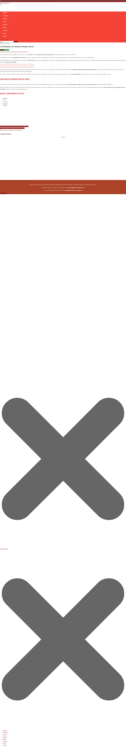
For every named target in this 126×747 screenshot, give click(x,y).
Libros (4, 33)
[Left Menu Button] (63, 727)
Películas (7, 50)
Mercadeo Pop (24, 51)
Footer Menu (3, 193)
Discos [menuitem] (4, 736)
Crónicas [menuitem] (5, 734)
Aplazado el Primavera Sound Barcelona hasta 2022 (12, 128)
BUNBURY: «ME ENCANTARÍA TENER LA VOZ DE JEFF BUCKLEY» (17, 66)
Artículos (5, 24)
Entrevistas (5, 15)
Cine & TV (5, 30)
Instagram (5, 103)
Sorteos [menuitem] (5, 745)
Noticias (5, 13)
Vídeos (4, 27)
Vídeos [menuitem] (4, 739)
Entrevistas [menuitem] (5, 732)
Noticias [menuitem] (5, 730)
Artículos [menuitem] (5, 737)
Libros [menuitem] (4, 743)
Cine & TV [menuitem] (5, 741)
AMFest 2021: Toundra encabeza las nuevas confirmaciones (14, 126)
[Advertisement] (44, 147)
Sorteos (5, 36)
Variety (100, 60)
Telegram (5, 98)
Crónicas (5, 18)
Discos (4, 21)
